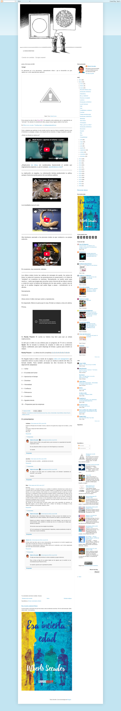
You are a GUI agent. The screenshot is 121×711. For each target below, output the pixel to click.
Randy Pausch (67, 412)
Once (81, 135)
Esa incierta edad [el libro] (29, 606)
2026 (80, 185)
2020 (80, 173)
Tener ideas (83, 120)
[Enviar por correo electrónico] (34, 411)
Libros (49, 412)
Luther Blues (82, 381)
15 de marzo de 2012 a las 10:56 (38, 459)
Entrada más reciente (27, 598)
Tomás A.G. (29, 540)
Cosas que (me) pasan (85, 334)
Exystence (82, 375)
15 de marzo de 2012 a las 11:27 (36, 485)
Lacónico (82, 100)
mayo (81, 141)
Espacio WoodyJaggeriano (86, 310)
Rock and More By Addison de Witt (88, 410)
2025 (80, 183)
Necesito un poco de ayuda (92, 464)
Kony (46, 412)
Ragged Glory (82, 416)
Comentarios (82, 448)
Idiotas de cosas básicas (92, 265)
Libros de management (61, 359)
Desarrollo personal (40, 412)
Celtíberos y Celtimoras (85, 275)
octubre (82, 152)
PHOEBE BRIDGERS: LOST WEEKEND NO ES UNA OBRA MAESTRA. (92, 255)
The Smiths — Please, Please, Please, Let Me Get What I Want (92, 538)
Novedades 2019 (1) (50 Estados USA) (92, 507)
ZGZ (88, 347)
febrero (82, 85)
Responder (28, 433)
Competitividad (83, 137)
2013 (80, 159)
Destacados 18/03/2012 (86, 116)
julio (81, 146)
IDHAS (81, 388)
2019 (80, 171)
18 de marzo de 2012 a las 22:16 (40, 540)
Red (81, 133)
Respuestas (30, 437)
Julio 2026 (89, 300)
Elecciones (82, 128)
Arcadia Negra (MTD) (84, 322)
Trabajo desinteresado (85, 114)
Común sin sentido (84, 299)
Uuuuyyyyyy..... (83, 122)
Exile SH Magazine (83, 244)
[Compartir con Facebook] (39, 411)
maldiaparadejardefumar (50, 125)
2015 (80, 163)
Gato (81, 106)
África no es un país (28, 125)
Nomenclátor (54, 412)
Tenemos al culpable (85, 98)
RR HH (27, 414)
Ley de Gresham (84, 104)
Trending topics (38, 125)
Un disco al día (83, 393)
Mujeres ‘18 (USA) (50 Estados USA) (91, 516)
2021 (80, 175)
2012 (80, 82)
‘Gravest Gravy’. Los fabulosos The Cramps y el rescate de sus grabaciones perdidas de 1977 (88, 247)
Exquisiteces (82, 252)
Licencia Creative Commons (91, 565)
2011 (80, 80)
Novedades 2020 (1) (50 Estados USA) (92, 527)
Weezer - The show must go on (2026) (87, 364)
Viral (81, 108)
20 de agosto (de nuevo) (84, 406)
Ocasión (82, 131)
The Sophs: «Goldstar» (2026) (85, 394)
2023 (80, 179)
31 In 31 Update (82, 389)
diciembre (82, 156)
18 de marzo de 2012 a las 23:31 (49, 440)
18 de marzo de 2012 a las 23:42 (49, 555)
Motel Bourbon (83, 368)
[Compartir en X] (37, 411)
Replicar (24, 414)
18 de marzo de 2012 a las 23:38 (49, 513)
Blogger (69, 699)
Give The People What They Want (86, 417)
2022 (80, 177)
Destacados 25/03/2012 (86, 126)
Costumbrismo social (31, 412)
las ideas (34, 165)
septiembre (83, 150)
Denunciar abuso (82, 190)
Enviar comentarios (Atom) (34, 601)
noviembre (83, 154)
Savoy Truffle (82, 363)
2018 (80, 169)
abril (81, 139)
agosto (82, 148)
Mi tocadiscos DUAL (84, 287)
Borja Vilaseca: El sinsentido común (90, 486)
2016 (80, 165)
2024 (80, 181)
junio (81, 143)
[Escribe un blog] (36, 411)
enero (81, 83)
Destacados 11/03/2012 (85, 102)
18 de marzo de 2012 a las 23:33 (49, 469)
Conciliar (82, 112)
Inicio (48, 598)
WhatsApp (82, 118)
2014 (80, 161)
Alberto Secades (34, 440)
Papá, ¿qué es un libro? (86, 124)
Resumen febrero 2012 (85, 89)
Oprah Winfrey (60, 412)
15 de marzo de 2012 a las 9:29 (38, 423)
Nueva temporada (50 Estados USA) (91, 497)
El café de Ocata (83, 404)
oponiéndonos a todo (55, 167)
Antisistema (83, 93)
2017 (80, 167)
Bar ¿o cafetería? (84, 95)
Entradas (81, 445)
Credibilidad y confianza (86, 110)
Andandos (81, 345)
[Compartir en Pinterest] (41, 411)
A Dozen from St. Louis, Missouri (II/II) (91, 549)
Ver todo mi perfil (90, 73)
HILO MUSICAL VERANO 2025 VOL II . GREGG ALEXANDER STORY (92, 290)
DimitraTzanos (53, 116)
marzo (81, 88)
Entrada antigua (68, 598)
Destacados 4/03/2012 (85, 91)
